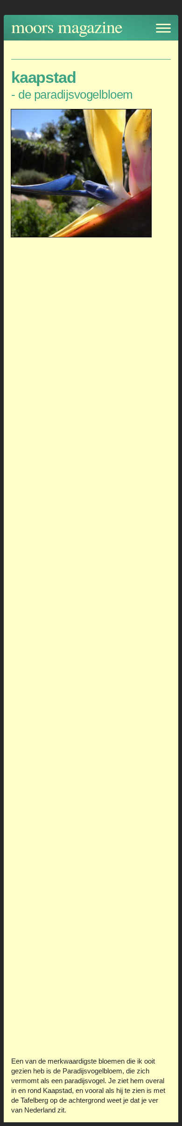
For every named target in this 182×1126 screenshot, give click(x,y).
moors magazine (66, 26)
